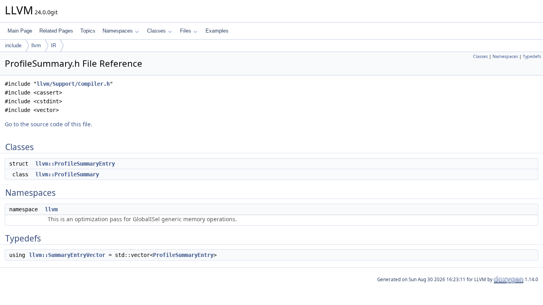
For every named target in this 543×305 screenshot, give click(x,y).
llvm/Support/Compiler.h (73, 84)
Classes (156, 31)
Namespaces (118, 31)
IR (53, 45)
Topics (87, 31)
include (13, 45)
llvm (36, 45)
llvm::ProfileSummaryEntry (75, 163)
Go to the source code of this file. (48, 124)
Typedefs (532, 56)
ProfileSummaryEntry (183, 255)
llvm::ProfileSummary (67, 174)
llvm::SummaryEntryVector (67, 255)
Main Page (20, 31)
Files (185, 31)
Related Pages (56, 31)
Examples (217, 31)
